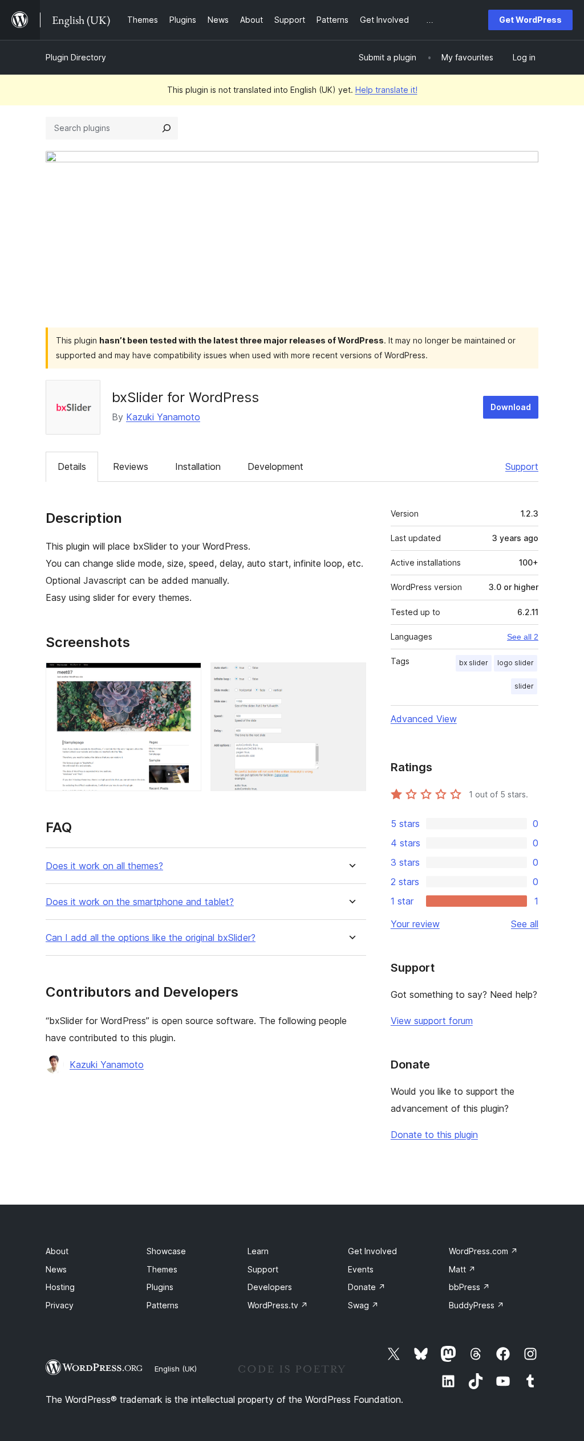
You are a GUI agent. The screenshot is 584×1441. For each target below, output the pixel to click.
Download (510, 407)
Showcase (166, 1251)
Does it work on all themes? (104, 866)
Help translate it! (386, 90)
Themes (162, 1269)
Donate (367, 1287)
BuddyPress (476, 1305)
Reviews (130, 466)
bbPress (469, 1287)
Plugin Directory (76, 57)
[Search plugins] (166, 128)
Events (361, 1269)
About (57, 1251)
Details (72, 466)
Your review (415, 924)
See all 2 (522, 636)
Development (275, 466)
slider (524, 686)
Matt (462, 1269)
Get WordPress (530, 19)
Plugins (160, 1287)
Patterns (163, 1305)
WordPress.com (483, 1251)
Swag (363, 1305)
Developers (270, 1287)
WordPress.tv (278, 1305)
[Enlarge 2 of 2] (350, 677)
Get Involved (372, 1251)
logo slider (515, 662)
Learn (258, 1251)
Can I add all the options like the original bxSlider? (151, 937)
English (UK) (176, 1368)
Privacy (60, 1305)
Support (521, 466)
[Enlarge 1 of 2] (186, 677)
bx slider (473, 662)
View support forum (432, 1020)
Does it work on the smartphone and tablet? (140, 901)
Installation (198, 466)
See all (524, 924)
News (56, 1269)
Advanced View (424, 718)
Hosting (60, 1287)
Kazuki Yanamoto (163, 417)
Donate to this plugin (434, 1134)
